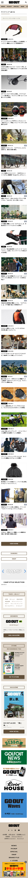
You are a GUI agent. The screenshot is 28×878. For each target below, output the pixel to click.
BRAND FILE (14, 857)
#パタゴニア (19, 605)
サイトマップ (20, 838)
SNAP (22, 6)
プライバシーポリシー (17, 836)
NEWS (14, 846)
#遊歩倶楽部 (20, 599)
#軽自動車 (7, 601)
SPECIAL (16, 6)
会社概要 (5, 834)
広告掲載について (21, 834)
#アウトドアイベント (17, 601)
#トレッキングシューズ (16, 603)
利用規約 (8, 836)
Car (20, 4)
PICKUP (9, 6)
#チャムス (12, 599)
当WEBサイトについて (10, 838)
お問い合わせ (12, 834)
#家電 (6, 599)
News (3, 6)
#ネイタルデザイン (9, 605)
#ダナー (7, 603)
